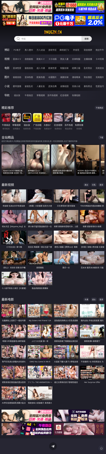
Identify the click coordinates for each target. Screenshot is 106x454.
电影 (7, 68)
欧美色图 (41, 77)
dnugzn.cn (53, 32)
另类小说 (76, 86)
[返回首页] (101, 448)
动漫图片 (52, 77)
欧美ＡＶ (41, 59)
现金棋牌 (88, 50)
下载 (101, 137)
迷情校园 (64, 86)
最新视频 (8, 185)
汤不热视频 (52, 95)
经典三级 (76, 68)
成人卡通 (41, 68)
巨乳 (94, 185)
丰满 (86, 299)
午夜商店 (29, 95)
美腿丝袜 (64, 77)
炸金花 (76, 50)
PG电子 (17, 50)
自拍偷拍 (29, 59)
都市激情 (17, 86)
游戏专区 (52, 50)
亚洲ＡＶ (17, 59)
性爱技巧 (100, 86)
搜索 (87, 38)
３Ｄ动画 (52, 59)
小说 (7, 86)
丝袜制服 (76, 59)
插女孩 (17, 95)
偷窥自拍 (17, 77)
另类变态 (100, 68)
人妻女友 (41, 86)
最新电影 (8, 299)
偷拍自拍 (29, 68)
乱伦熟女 (88, 68)
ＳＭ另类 (100, 59)
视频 (7, 59)
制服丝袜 (64, 68)
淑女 (94, 299)
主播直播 (88, 59)
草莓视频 (41, 95)
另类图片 (100, 77)
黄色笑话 (88, 86)
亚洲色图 (29, 77)
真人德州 (29, 50)
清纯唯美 (76, 77)
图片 (7, 77)
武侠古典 (52, 86)
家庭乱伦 (29, 86)
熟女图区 (88, 77)
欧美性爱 (52, 68)
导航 (7, 95)
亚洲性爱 (17, 68)
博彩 (7, 50)
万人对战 (41, 50)
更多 (101, 185)
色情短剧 (76, 95)
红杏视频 (64, 95)
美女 (86, 185)
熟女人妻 (64, 59)
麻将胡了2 (64, 50)
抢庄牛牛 (100, 50)
